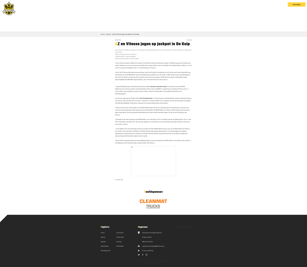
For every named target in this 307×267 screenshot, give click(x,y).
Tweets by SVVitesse (182, 226)
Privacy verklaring (147, 250)
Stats (255, 4)
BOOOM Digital (156, 263)
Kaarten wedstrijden (267, 4)
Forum (247, 4)
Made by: (149, 263)
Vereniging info (236, 4)
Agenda (103, 241)
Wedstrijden (223, 4)
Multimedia (120, 237)
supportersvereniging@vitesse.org (153, 246)
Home (204, 4)
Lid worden (296, 4)
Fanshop (119, 241)
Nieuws (212, 4)
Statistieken (120, 246)
